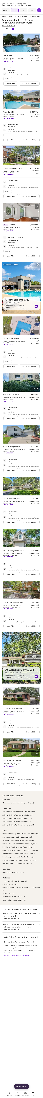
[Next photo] (38, 43)
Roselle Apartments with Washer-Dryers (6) (17, 863)
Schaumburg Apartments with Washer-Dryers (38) (20, 850)
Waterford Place (10, 112)
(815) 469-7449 (8, 401)
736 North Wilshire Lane (12, 708)
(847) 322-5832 (8, 453)
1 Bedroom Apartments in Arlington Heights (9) (19, 803)
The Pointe (7, 55)
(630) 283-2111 (8, 557)
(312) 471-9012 (8, 61)
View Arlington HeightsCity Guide (16, 955)
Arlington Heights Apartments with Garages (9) (19, 812)
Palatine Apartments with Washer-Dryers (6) (18, 837)
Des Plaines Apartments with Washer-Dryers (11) (19, 847)
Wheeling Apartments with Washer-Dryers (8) (18, 840)
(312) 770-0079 (8, 505)
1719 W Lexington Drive (12, 447)
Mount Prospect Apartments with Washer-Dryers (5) (21, 834)
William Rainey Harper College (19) (14, 900)
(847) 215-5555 (8, 608)
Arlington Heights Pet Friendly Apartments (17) (19, 825)
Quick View (10, 83)
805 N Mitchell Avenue (12, 760)
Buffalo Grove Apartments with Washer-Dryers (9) (20, 844)
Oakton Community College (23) (14, 897)
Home (4, 16)
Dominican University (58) (11, 884)
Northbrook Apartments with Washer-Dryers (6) (19, 860)
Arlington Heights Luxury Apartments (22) (17, 821)
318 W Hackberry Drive (12, 499)
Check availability (29, 83)
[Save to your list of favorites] (37, 37)
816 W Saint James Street (13, 602)
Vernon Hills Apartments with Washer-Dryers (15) (19, 853)
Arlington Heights (16, 16)
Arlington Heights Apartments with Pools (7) (18, 818)
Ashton (12, 225)
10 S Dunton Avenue (11, 395)
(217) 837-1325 (8, 344)
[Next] (39, 10)
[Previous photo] (4, 43)
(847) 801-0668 (8, 714)
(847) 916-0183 (8, 231)
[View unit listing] (36, 306)
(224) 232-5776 (8, 174)
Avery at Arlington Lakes (13, 168)
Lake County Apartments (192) (13, 872)
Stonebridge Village (11, 338)
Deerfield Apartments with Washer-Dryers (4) (18, 857)
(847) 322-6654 (8, 766)
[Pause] (38, 264)
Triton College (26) (9, 893)
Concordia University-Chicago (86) (15, 881)
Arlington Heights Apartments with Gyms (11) (18, 815)
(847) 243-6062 (8, 118)
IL (8, 16)
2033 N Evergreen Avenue (13, 551)
